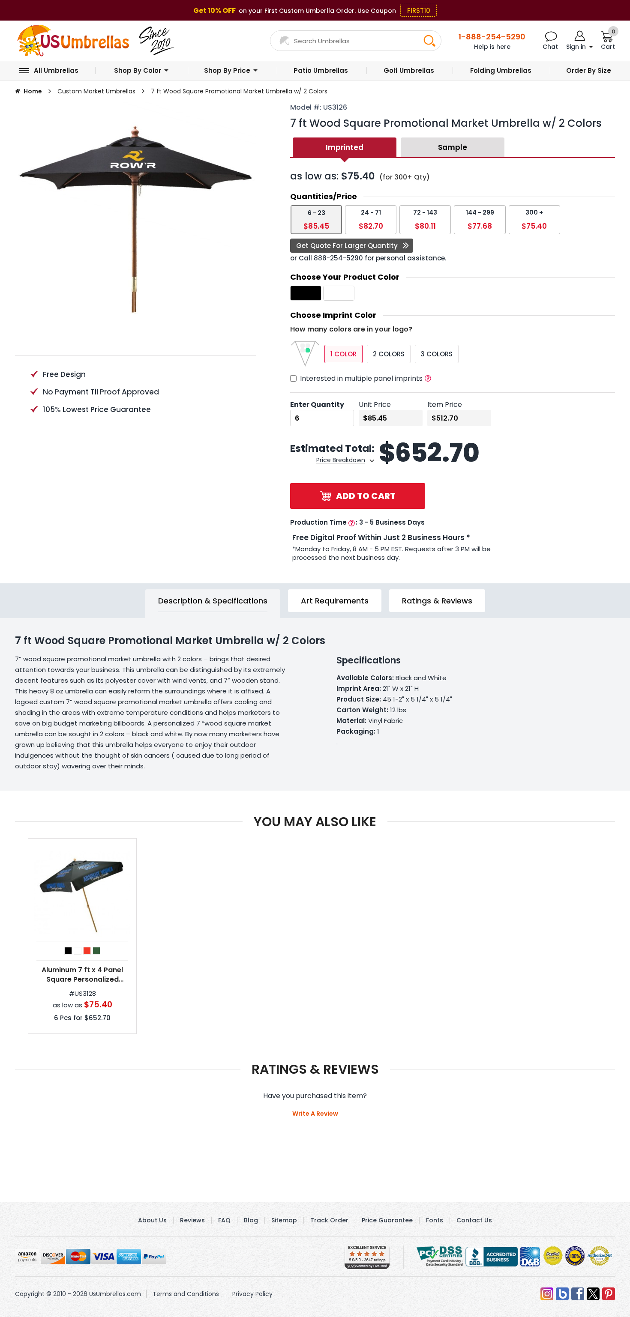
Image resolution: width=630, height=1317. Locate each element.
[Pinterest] (608, 1293)
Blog (251, 1220)
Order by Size (588, 70)
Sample (452, 147)
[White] (77, 951)
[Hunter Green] (96, 951)
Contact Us (474, 1220)
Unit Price (375, 404)
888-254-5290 (338, 258)
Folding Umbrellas (500, 70)
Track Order (329, 1220)
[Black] (68, 951)
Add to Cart (366, 496)
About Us (152, 1220)
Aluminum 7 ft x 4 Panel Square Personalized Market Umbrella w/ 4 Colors (82, 974)
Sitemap (284, 1220)
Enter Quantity (317, 404)
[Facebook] (577, 1293)
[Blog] (562, 1293)
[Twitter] (593, 1293)
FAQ (224, 1220)
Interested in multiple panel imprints (361, 378)
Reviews (192, 1220)
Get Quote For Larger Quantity (347, 245)
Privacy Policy (252, 1294)
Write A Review (315, 1113)
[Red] (87, 951)
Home (33, 91)
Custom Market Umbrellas (96, 91)
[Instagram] (546, 1293)
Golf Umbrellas (409, 70)
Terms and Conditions (186, 1294)
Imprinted (344, 147)
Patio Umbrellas (321, 70)
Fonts (434, 1220)
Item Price (444, 404)
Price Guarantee (387, 1220)
